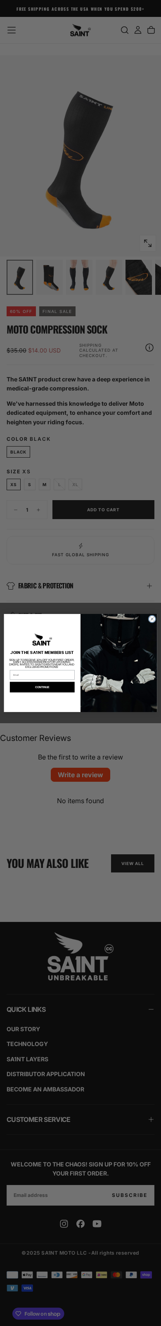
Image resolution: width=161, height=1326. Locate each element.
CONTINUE (42, 687)
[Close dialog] (152, 619)
